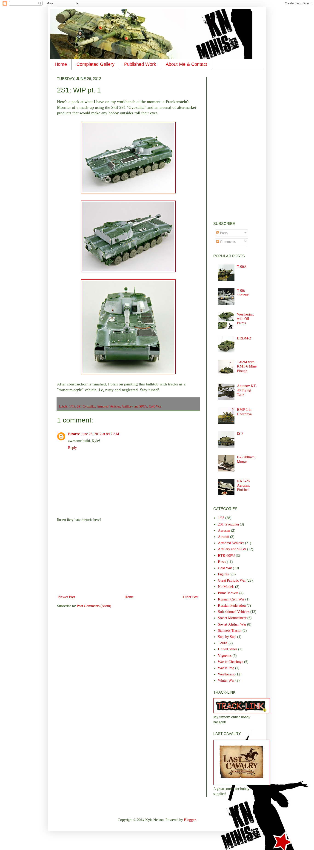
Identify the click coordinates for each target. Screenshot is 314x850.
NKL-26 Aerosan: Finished (243, 485)
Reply (72, 448)
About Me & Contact (186, 64)
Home (61, 64)
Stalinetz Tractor (230, 630)
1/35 (72, 406)
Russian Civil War (231, 599)
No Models (226, 587)
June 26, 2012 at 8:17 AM (100, 434)
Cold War (155, 406)
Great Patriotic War (232, 580)
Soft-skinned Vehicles (233, 612)
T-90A (242, 267)
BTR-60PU (226, 555)
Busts (222, 562)
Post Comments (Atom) (94, 606)
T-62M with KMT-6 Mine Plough (247, 366)
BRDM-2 (244, 338)
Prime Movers (228, 593)
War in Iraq (226, 668)
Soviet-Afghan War (232, 624)
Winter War (226, 680)
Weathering (226, 674)
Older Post (190, 597)
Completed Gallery (95, 64)
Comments (227, 242)
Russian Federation (232, 605)
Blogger (189, 820)
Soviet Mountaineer (232, 618)
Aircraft (223, 537)
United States (227, 649)
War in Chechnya (230, 662)
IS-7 (240, 433)
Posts (223, 233)
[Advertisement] (128, 558)
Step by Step (227, 637)
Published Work (140, 64)
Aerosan (224, 530)
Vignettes (224, 656)
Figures (223, 574)
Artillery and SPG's (134, 406)
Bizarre (74, 434)
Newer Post (66, 597)
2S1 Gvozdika (86, 406)
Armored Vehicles (108, 406)
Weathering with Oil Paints (245, 318)
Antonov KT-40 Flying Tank (247, 390)
